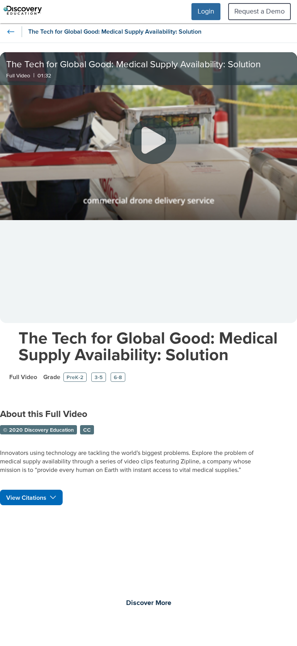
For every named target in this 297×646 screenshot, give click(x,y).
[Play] (153, 141)
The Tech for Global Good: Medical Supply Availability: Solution (148, 345)
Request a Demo (259, 11)
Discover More (148, 603)
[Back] (11, 31)
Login (206, 11)
